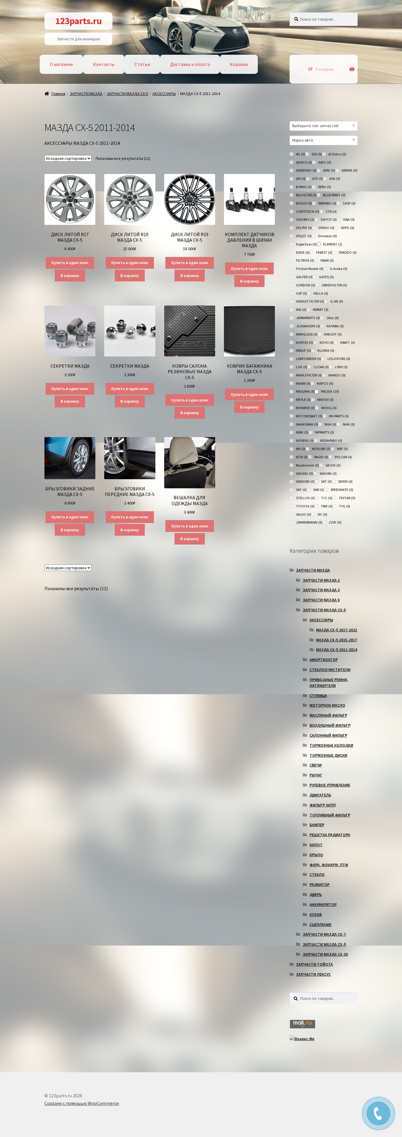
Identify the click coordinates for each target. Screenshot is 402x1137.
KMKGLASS (307, 334)
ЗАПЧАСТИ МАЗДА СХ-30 (325, 954)
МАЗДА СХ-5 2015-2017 (336, 640)
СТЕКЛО (317, 874)
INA (301, 309)
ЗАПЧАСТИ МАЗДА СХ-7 (324, 934)
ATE (317, 178)
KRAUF (303, 350)
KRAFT (347, 342)
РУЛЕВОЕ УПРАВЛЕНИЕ (330, 785)
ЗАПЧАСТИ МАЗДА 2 (321, 580)
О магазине (61, 64)
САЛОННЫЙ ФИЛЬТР (328, 735)
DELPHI (304, 227)
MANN (303, 383)
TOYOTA (305, 506)
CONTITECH (307, 211)
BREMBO (327, 203)
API (301, 178)
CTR (331, 211)
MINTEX (325, 399)
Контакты (103, 64)
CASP (349, 203)
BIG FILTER (306, 195)
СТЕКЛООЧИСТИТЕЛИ (330, 669)
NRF (342, 448)
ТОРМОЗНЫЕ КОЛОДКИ (331, 745)
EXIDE (303, 252)
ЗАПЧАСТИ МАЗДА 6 (321, 599)
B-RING (304, 187)
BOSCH (304, 203)
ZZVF (335, 522)
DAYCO (329, 219)
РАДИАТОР (320, 884)
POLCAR (343, 457)
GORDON (305, 285)
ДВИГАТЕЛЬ (320, 795)
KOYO (327, 342)
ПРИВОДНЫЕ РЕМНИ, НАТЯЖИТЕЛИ (329, 682)
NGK (330, 424)
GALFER (304, 277)
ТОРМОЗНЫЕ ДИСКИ (328, 755)
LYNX (341, 367)
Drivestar (327, 236)
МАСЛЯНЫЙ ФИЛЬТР (328, 715)
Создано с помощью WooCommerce (81, 1103)
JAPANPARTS (308, 318)
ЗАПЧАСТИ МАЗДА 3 (321, 589)
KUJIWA (326, 350)
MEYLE (303, 399)
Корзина (239, 64)
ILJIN (336, 301)
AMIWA (349, 170)
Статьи (142, 64)
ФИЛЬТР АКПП (323, 805)
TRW (327, 506)
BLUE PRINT (334, 195)
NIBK (302, 432)
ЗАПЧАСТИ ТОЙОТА (314, 964)
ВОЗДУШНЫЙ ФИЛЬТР (330, 725)
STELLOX (305, 498)
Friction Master (309, 268)
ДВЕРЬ (316, 894)
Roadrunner (307, 465)
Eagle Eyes (306, 244)
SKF (301, 489)
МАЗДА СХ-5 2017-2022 (336, 630)
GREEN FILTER (334, 285)
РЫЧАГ (316, 775)
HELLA (320, 293)
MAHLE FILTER (309, 375)
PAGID (321, 457)
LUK (301, 367)
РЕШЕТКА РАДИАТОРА (330, 834)
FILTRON (305, 260)
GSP (301, 293)
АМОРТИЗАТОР (324, 659)
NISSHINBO (331, 440)
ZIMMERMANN (309, 522)
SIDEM (345, 481)
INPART (320, 309)
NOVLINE (321, 448)
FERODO (348, 252)
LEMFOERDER (308, 358)
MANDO (336, 375)
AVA (334, 178)
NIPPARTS (324, 432)
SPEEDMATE (341, 489)
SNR (318, 489)
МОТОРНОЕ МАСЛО (327, 705)
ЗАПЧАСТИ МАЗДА (86, 93)
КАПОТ (316, 844)
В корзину (70, 275)
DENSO (326, 227)
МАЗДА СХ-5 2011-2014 (336, 649)
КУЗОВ (316, 914)
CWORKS (305, 219)
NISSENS (305, 440)
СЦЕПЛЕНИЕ (320, 924)
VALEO (303, 514)
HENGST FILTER (310, 301)
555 (317, 154)
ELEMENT (332, 244)
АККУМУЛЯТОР (323, 904)
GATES (326, 277)
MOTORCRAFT (309, 416)
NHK (349, 424)
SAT (326, 481)
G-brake (338, 268)
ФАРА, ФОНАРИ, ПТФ (329, 864)
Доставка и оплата (190, 64)
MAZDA (330, 391)
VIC (322, 514)
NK (300, 448)
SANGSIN (305, 481)
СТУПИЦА (318, 695)
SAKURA (328, 473)
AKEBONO (306, 170)
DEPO (347, 227)
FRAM (327, 260)
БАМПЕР (317, 824)
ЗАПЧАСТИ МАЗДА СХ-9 (324, 944)
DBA (349, 219)
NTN (302, 457)
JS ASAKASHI (308, 326)
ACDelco (337, 154)
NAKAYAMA (307, 424)
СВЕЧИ (316, 765)
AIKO (324, 162)
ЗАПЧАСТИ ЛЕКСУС (313, 974)
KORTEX (304, 342)
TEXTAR (347, 498)
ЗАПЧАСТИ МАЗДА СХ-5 (127, 93)
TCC (326, 498)
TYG (344, 506)
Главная (58, 93)
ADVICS (304, 162)
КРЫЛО (316, 854)
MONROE (305, 408)
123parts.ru (78, 21)
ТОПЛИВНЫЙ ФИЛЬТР (330, 815)
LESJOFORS (339, 358)
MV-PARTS (339, 416)
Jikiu (332, 318)
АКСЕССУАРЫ (164, 93)
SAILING (304, 473)
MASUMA (305, 391)
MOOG (329, 408)
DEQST (304, 236)
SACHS (332, 465)
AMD (329, 170)
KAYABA (335, 326)
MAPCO (325, 383)
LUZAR (321, 367)
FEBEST (324, 252)
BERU (324, 187)
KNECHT (333, 334)
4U (300, 154)
